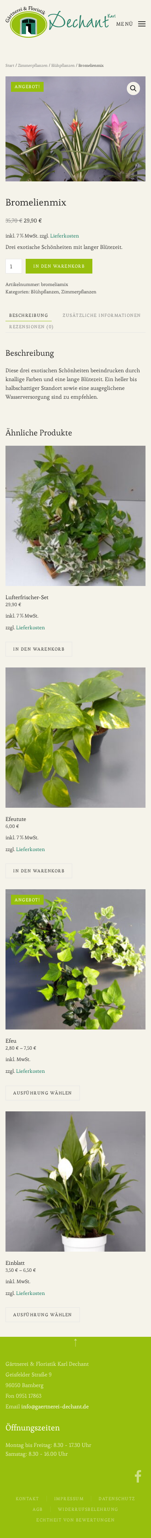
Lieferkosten (64, 236)
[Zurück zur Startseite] (60, 22)
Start (9, 65)
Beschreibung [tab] (28, 315)
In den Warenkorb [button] (39, 649)
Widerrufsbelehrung (88, 1509)
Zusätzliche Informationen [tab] (102, 315)
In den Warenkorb (59, 266)
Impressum (69, 1498)
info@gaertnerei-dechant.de (55, 1406)
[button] (131, 24)
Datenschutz (117, 1498)
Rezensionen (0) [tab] (31, 326)
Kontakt (27, 1498)
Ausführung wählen (42, 1093)
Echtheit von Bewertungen (75, 1520)
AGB (38, 1509)
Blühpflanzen (63, 65)
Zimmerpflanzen (33, 65)
